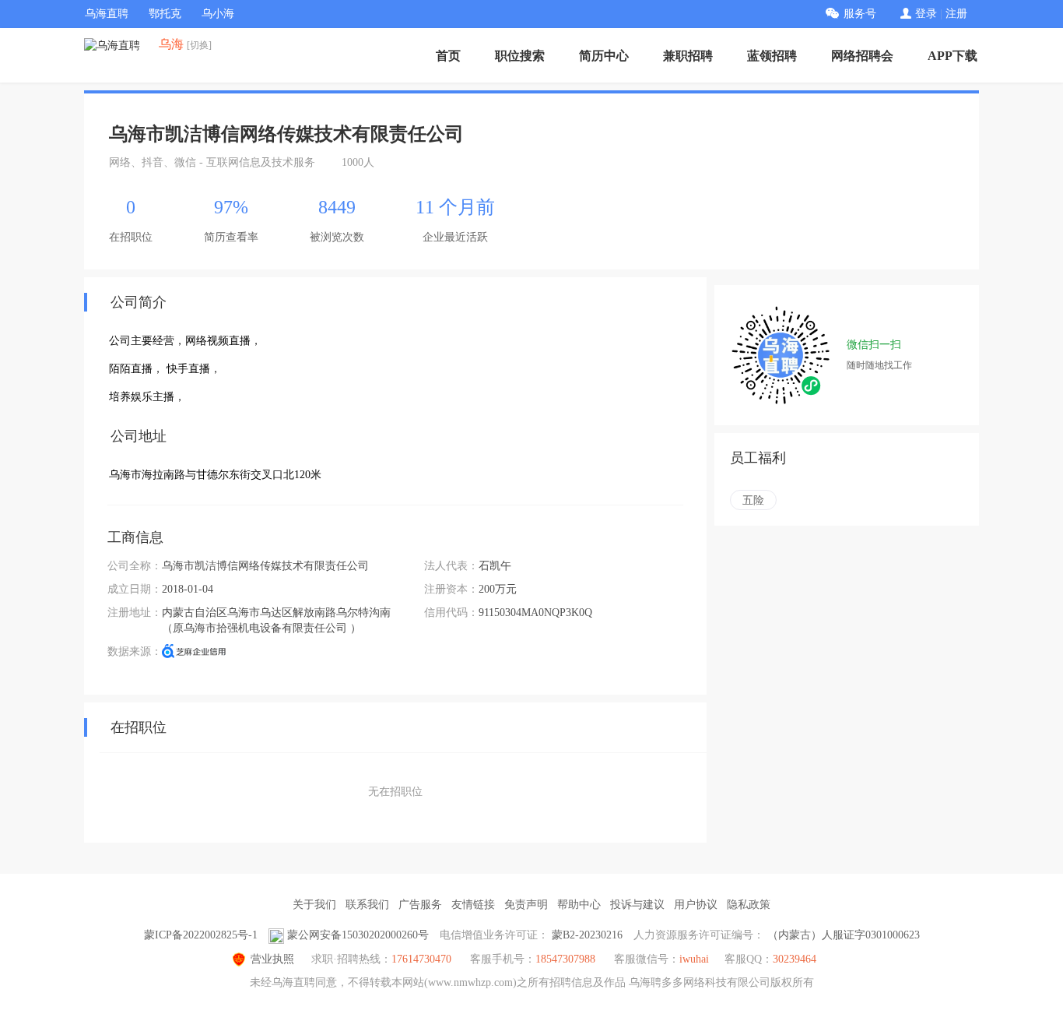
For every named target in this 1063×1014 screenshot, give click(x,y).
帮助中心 (579, 904)
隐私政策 (748, 904)
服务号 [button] (860, 13)
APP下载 (952, 55)
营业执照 (272, 959)
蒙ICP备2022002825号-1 (201, 935)
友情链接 (473, 904)
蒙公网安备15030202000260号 (358, 935)
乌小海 (218, 13)
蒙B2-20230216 (587, 935)
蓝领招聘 (772, 55)
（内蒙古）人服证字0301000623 (843, 935)
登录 (926, 13)
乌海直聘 (106, 13)
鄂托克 (165, 13)
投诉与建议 (637, 904)
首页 (448, 55)
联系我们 (367, 904)
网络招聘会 (862, 55)
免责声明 (526, 904)
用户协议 (695, 904)
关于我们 (314, 904)
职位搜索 (520, 55)
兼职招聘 (688, 55)
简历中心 (604, 55)
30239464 (794, 959)
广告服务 (420, 904)
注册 (956, 13)
